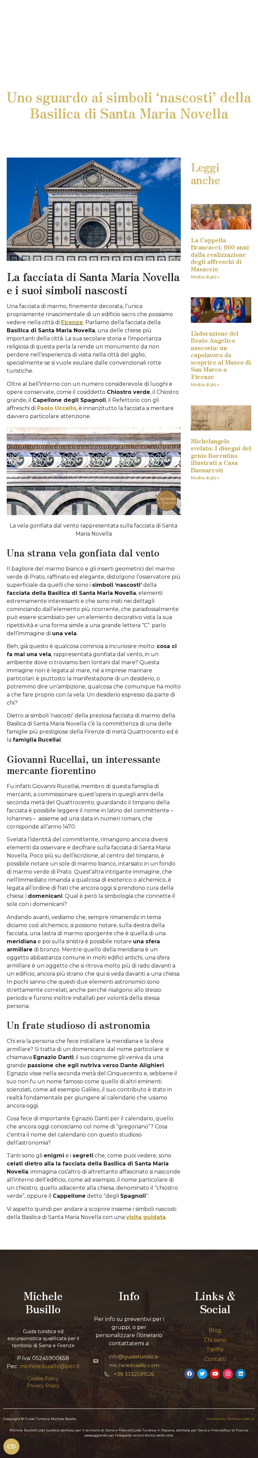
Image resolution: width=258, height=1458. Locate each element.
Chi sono (215, 1340)
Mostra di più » (205, 276)
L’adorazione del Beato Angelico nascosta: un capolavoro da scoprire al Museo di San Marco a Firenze (221, 355)
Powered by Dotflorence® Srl (230, 1419)
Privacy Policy (43, 1386)
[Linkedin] (240, 1374)
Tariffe (215, 1349)
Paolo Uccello (56, 408)
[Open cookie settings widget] (11, 1446)
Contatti (215, 1359)
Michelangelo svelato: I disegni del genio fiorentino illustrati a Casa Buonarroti (221, 455)
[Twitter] (202, 1374)
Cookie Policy (43, 1379)
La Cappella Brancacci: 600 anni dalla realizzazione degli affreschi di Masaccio (220, 254)
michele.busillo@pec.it (49, 1366)
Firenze (72, 322)
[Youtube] (215, 1374)
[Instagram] (228, 1374)
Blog (215, 1330)
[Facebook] (189, 1374)
